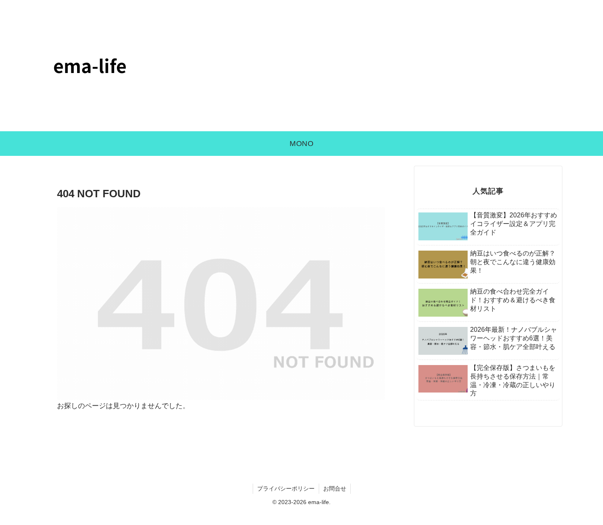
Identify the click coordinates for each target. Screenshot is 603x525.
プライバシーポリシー (286, 488)
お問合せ (334, 488)
